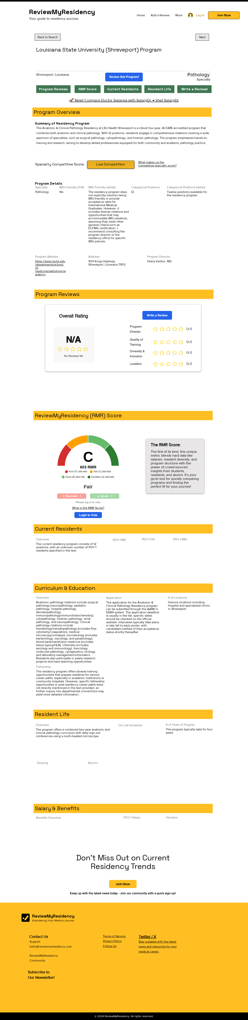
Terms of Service (114, 936)
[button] (224, 15)
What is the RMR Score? (88, 508)
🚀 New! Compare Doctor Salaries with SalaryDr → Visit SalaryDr (124, 100)
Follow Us (109, 946)
